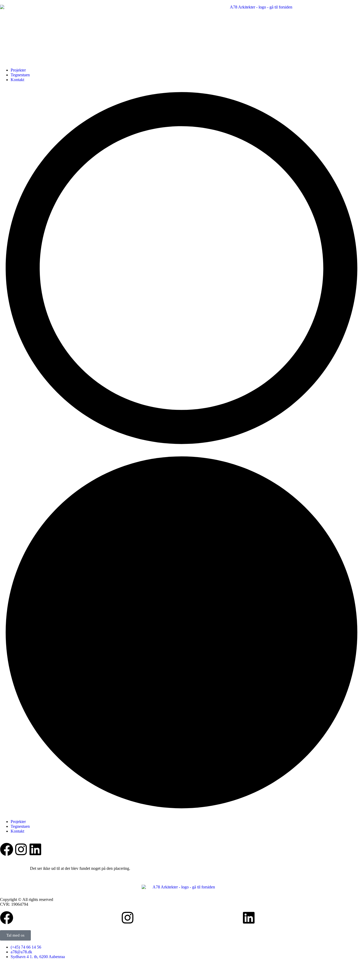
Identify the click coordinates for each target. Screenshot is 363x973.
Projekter (18, 70)
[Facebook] (6, 849)
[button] (181, 450)
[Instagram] (21, 849)
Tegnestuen (20, 75)
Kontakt (17, 79)
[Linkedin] (35, 849)
